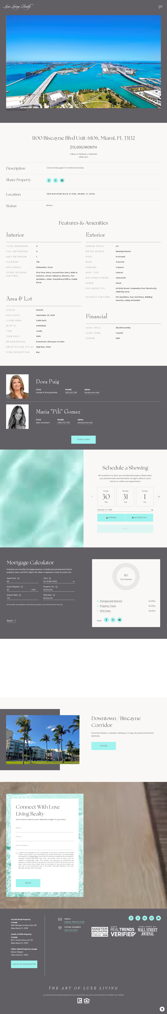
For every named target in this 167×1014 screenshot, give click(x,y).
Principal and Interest (111, 601)
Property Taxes (108, 606)
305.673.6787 (71, 930)
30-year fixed (50, 581)
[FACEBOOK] (131, 918)
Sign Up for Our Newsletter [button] (24, 964)
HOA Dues (47, 595)
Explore (103, 746)
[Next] (158, 496)
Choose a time (104, 510)
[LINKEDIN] (144, 918)
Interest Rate (12, 595)
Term (45, 578)
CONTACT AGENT (83, 439)
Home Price (11, 578)
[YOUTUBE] (158, 918)
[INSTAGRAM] (151, 918)
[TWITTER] (137, 918)
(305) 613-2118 (71, 392)
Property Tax (48, 586)
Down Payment (13, 586)
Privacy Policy (34, 856)
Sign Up (28, 883)
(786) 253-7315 (63, 422)
